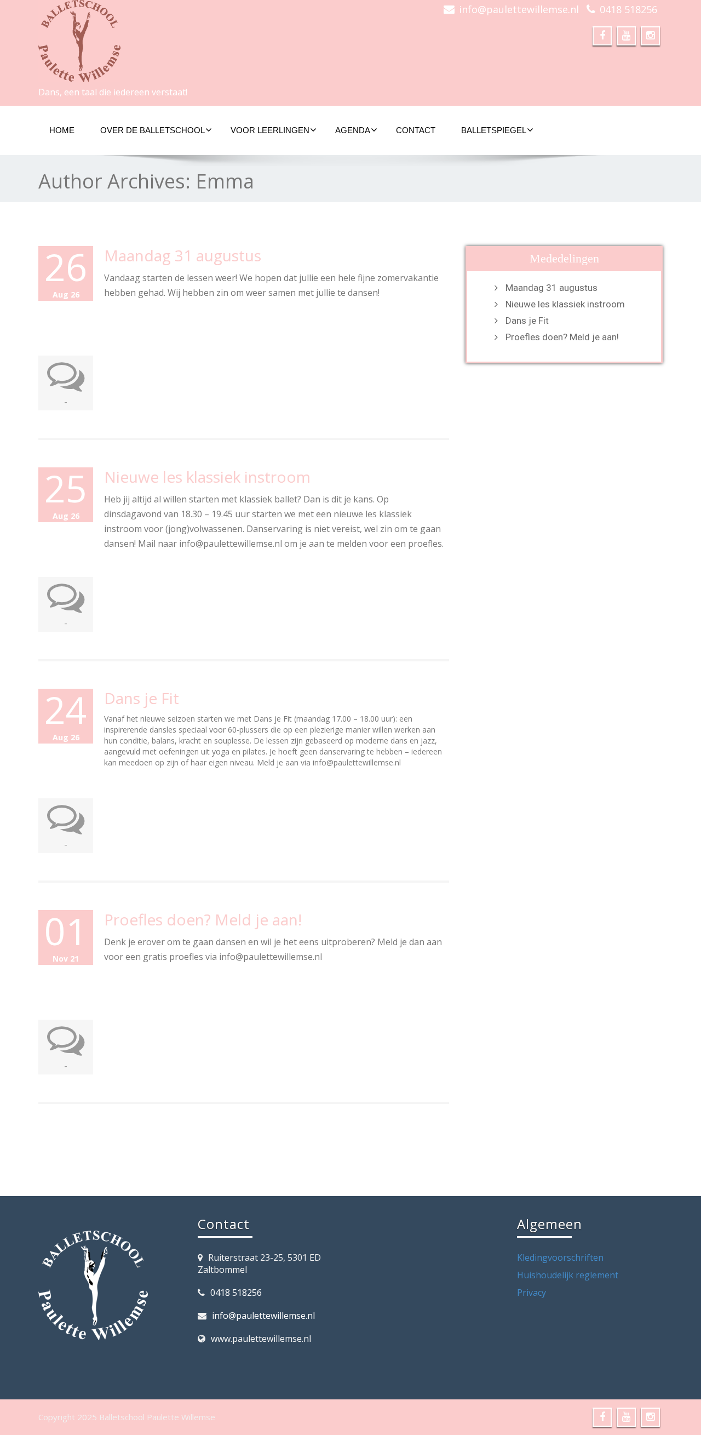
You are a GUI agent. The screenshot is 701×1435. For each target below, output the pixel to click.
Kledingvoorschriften (560, 1257)
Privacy (531, 1293)
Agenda (352, 130)
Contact (415, 130)
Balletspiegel (493, 130)
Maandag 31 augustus (182, 255)
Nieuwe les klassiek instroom (207, 476)
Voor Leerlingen (270, 130)
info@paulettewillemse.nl (519, 9)
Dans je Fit (141, 698)
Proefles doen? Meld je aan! (203, 919)
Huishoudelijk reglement (567, 1275)
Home (61, 130)
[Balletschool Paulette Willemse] (190, 41)
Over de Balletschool (152, 130)
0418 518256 (628, 9)
